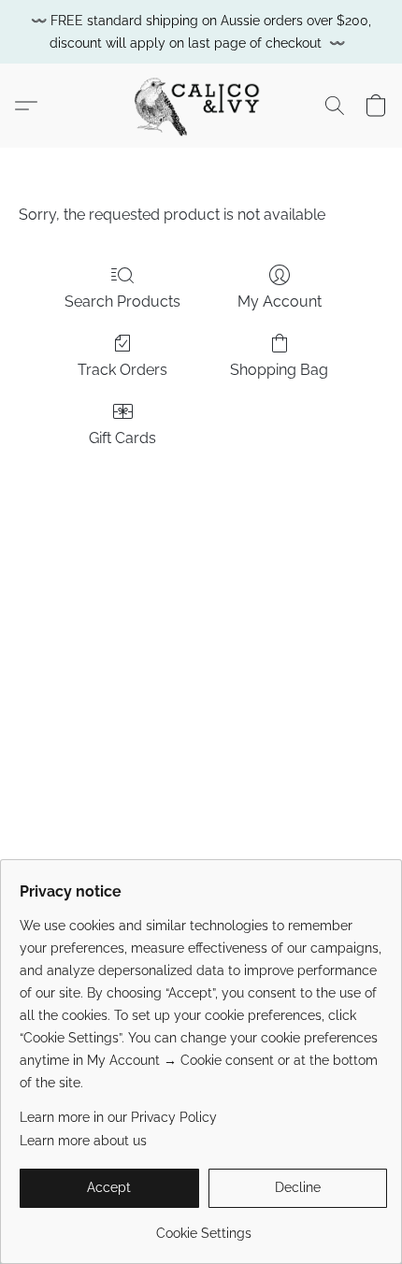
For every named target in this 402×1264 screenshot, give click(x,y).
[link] (203, 1226)
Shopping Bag (279, 370)
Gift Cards (122, 438)
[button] (200, 106)
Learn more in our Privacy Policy (118, 1117)
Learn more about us (83, 1140)
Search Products (122, 301)
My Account (279, 301)
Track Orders (122, 370)
